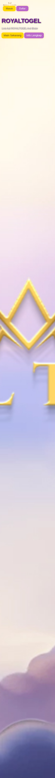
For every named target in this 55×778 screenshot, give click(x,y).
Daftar (22, 8)
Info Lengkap (34, 35)
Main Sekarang (12, 35)
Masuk (9, 8)
